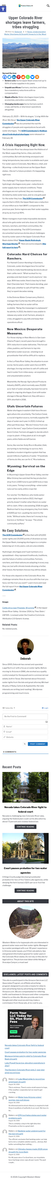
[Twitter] (9, 77)
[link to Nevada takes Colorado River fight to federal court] (25, 787)
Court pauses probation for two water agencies (25, 1052)
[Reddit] (23, 77)
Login (46, 708)
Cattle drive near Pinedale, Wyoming (18, 608)
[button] (3, 9)
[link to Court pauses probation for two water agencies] (25, 848)
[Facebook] (5, 77)
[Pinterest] (18, 77)
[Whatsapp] (28, 77)
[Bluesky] (32, 77)
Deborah (18, 32)
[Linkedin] (14, 77)
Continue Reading (25, 827)
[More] (37, 77)
